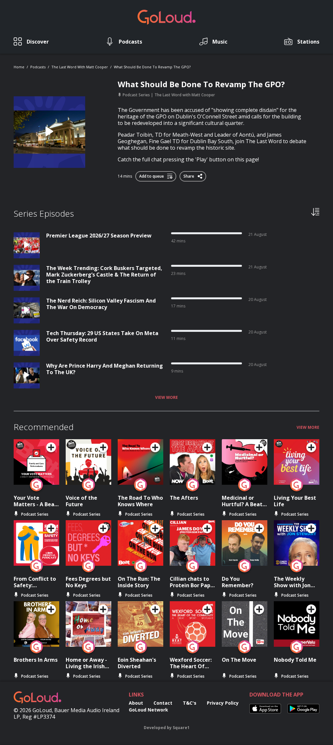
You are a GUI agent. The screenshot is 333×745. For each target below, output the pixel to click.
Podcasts (38, 66)
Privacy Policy (223, 703)
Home (19, 66)
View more (166, 398)
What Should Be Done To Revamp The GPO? (152, 66)
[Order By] (315, 211)
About (136, 703)
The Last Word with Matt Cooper (79, 66)
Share (189, 175)
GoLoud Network (148, 710)
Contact (162, 703)
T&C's (189, 703)
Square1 (181, 727)
